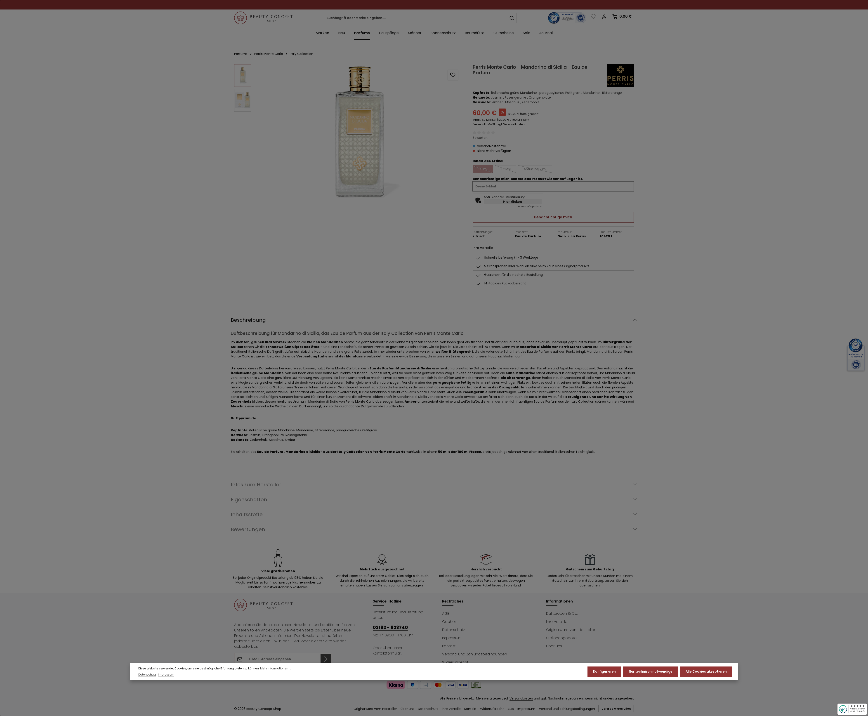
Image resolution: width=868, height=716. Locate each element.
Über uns (554, 646)
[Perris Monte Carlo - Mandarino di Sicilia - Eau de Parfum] (359, 132)
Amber (497, 102)
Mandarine (591, 92)
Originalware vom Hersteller (570, 629)
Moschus (512, 102)
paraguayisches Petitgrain (559, 92)
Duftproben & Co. (562, 613)
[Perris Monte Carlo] (620, 75)
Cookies (449, 621)
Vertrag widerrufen (616, 709)
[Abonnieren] (326, 659)
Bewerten (480, 137)
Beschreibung (248, 320)
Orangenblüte (540, 97)
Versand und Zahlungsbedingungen (474, 654)
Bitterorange (612, 92)
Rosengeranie (515, 97)
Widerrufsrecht (455, 662)
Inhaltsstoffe (247, 514)
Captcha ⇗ (530, 206)
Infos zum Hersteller (256, 484)
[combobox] (415, 18)
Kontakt (448, 646)
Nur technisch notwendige (650, 671)
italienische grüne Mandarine (514, 92)
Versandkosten (521, 698)
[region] (349, 132)
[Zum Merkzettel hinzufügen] (453, 75)
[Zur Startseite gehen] (263, 18)
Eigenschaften (249, 499)
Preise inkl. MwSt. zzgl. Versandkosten (499, 124)
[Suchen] (512, 18)
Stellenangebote (561, 637)
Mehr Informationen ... (275, 668)
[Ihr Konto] (604, 16)
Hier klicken (512, 201)
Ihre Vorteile (556, 621)
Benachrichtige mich (553, 217)
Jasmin (496, 97)
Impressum (452, 637)
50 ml (486, 170)
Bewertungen (248, 529)
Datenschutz (453, 629)
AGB (445, 613)
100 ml (508, 170)
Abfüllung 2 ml (538, 170)
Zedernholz (530, 102)
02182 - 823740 (390, 627)
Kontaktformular (387, 653)
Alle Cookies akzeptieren (706, 671)
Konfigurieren (604, 671)
